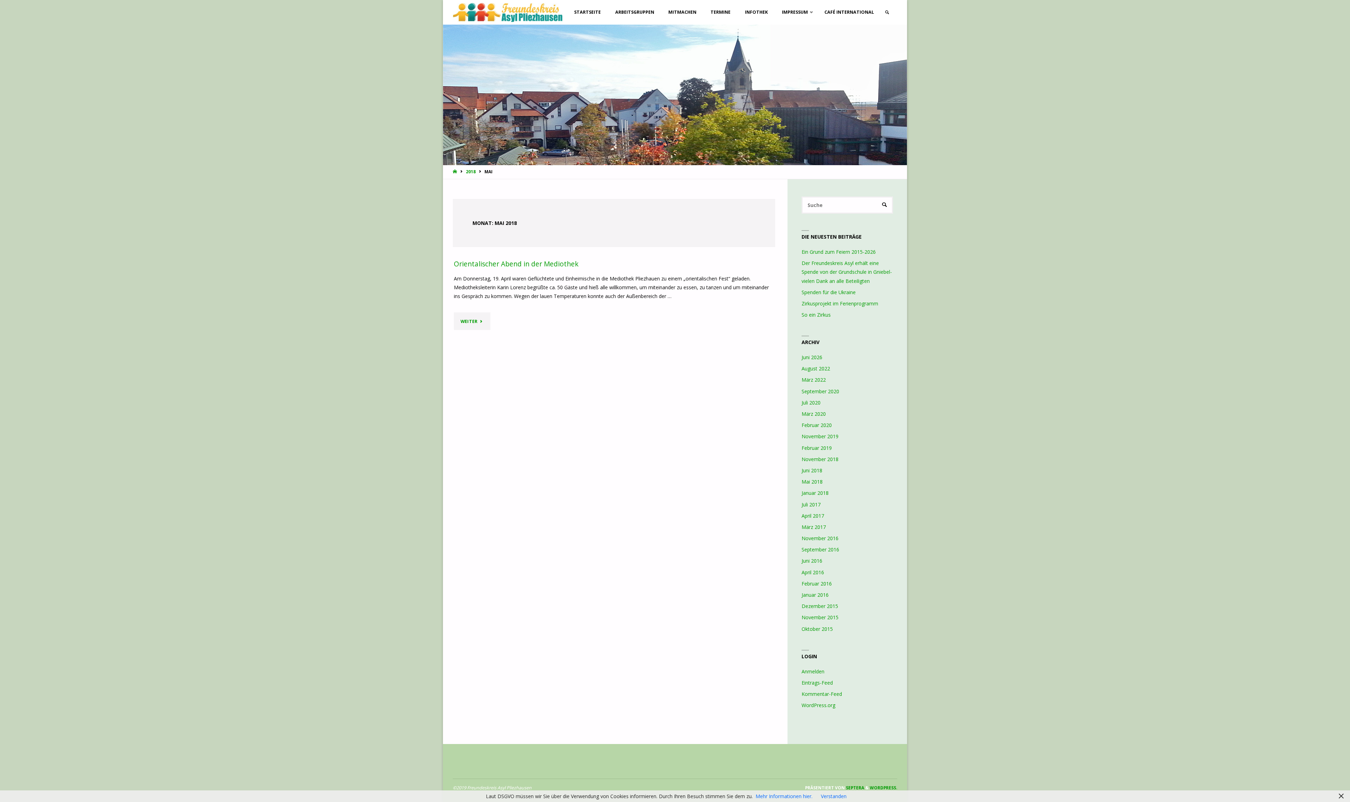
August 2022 (816, 368)
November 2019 (820, 436)
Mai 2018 (812, 481)
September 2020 (820, 391)
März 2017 (814, 527)
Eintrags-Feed (817, 682)
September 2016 (820, 549)
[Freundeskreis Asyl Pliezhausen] (508, 12)
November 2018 (820, 459)
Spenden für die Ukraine (829, 292)
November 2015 (820, 617)
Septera (854, 787)
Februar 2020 (817, 425)
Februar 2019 (817, 448)
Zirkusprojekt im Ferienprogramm (840, 303)
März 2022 (814, 379)
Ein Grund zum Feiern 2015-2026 (839, 251)
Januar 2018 (815, 493)
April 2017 (813, 515)
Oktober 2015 (817, 629)
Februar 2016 (817, 583)
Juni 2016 (812, 560)
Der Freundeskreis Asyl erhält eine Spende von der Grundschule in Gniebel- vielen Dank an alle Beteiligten (847, 272)
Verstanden (834, 796)
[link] (887, 12)
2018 (471, 171)
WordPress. (883, 787)
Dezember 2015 (820, 606)
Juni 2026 (812, 357)
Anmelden (813, 671)
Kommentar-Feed (822, 694)
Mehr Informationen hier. (784, 796)
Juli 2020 (811, 402)
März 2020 (814, 413)
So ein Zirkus (816, 314)
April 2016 (813, 572)
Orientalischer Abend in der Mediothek (516, 264)
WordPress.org (818, 705)
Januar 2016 (815, 594)
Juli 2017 (811, 504)
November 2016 (820, 538)
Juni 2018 (812, 470)
